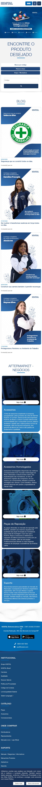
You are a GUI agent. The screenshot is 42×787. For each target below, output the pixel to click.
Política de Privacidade (8, 684)
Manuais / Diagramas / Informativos (12, 754)
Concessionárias (6, 718)
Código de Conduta (7, 688)
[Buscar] (21, 86)
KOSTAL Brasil (6, 668)
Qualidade (4, 676)
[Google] (28, 636)
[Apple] (14, 636)
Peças (3, 710)
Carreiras (4, 672)
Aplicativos (4, 762)
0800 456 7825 (22, 644)
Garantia (3, 766)
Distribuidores (5, 732)
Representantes (6, 736)
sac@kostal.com (22, 647)
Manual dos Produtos (8, 758)
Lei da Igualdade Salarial (9, 692)
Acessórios (4, 714)
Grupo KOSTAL (6, 664)
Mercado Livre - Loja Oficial (10, 740)
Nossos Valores (6, 680)
